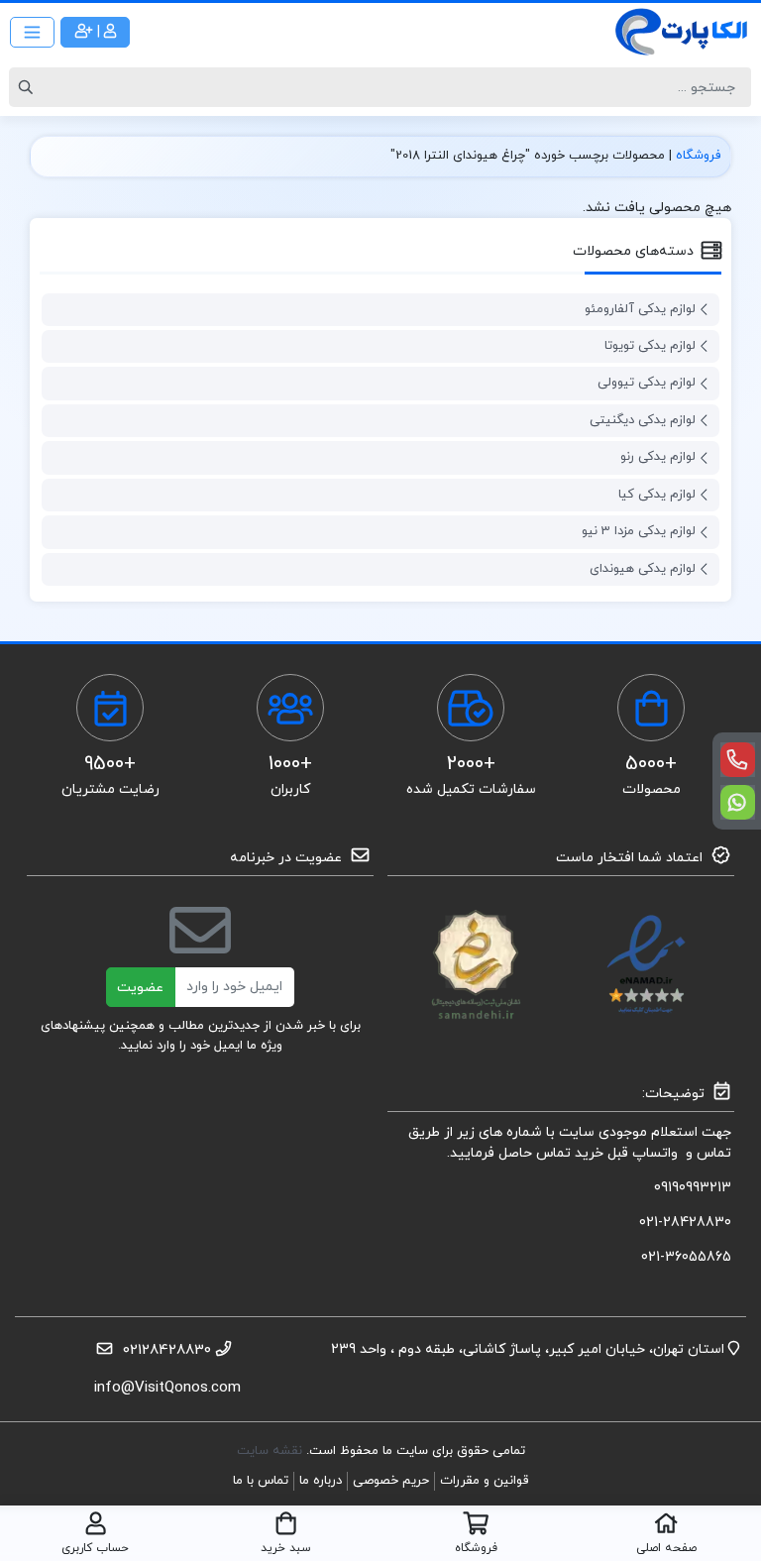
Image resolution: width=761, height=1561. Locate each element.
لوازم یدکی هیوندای (643, 569)
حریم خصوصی (391, 1481)
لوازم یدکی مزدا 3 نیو (639, 531)
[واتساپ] (737, 802)
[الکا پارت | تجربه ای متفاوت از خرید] (681, 31)
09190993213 (692, 1187)
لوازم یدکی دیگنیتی (643, 420)
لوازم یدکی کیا (657, 494)
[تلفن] (737, 759)
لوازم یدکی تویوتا (650, 346)
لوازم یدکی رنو (658, 457)
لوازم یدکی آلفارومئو (640, 309)
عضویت (140, 987)
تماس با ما (260, 1481)
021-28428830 (685, 1222)
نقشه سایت (271, 1451)
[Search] (29, 87)
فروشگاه (698, 156)
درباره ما (320, 1481)
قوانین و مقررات (484, 1481)
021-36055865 (686, 1257)
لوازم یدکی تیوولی (647, 382)
